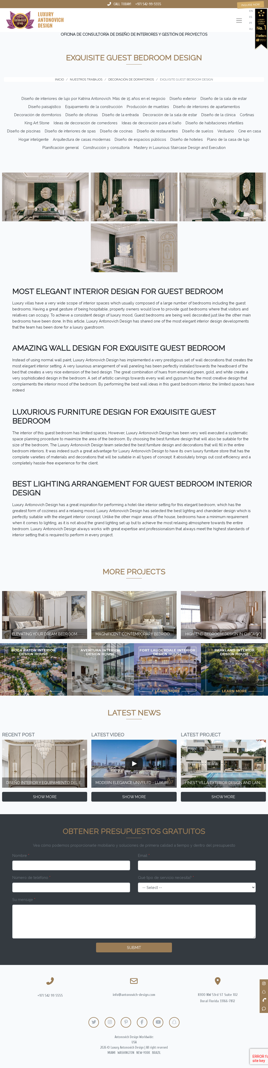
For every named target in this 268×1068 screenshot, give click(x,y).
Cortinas (247, 114)
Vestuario (225, 131)
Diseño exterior (183, 98)
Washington (126, 1053)
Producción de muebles (148, 106)
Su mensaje (23, 899)
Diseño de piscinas (24, 131)
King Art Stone (37, 123)
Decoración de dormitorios (37, 114)
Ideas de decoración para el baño (151, 123)
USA (134, 1042)
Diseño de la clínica (218, 114)
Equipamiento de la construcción (93, 106)
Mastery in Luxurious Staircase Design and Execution (180, 147)
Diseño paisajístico (44, 106)
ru (251, 29)
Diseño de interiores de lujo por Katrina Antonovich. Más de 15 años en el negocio (93, 98)
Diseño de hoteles (186, 139)
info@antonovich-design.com (134, 994)
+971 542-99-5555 (148, 4)
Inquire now (250, 4)
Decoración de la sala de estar (170, 114)
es (250, 16)
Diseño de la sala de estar (223, 98)
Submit (134, 947)
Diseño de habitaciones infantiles (214, 123)
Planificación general (60, 147)
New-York (143, 1053)
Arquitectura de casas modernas (81, 139)
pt (250, 23)
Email (144, 855)
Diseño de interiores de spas (70, 131)
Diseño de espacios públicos (140, 139)
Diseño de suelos (197, 131)
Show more (45, 797)
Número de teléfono (31, 877)
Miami (111, 1053)
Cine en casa (249, 131)
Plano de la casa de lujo (228, 139)
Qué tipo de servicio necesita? (166, 877)
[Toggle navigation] (239, 21)
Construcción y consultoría (106, 147)
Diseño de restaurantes (157, 131)
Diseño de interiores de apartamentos (206, 106)
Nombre (20, 855)
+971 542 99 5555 (50, 995)
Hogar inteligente (34, 139)
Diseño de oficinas (81, 114)
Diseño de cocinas (116, 131)
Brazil (156, 1053)
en (251, 10)
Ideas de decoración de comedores (86, 123)
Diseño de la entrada (120, 114)
